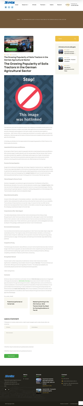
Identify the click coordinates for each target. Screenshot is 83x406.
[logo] (9, 2)
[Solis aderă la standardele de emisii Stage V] (60, 67)
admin (8, 54)
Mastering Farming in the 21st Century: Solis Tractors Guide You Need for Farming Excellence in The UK (41, 306)
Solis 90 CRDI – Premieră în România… (69, 60)
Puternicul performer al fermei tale (15, 303)
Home (18, 19)
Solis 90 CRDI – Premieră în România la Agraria (49, 390)
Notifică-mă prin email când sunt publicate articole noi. (18, 351)
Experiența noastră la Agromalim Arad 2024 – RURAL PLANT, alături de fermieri (49, 381)
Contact (27, 379)
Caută (75, 39)
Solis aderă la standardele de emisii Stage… (69, 69)
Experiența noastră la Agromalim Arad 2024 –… (69, 52)
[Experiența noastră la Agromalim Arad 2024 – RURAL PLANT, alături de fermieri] (60, 51)
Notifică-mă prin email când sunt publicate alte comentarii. (19, 347)
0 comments (14, 54)
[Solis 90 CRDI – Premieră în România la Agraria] (60, 59)
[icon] (5, 7)
